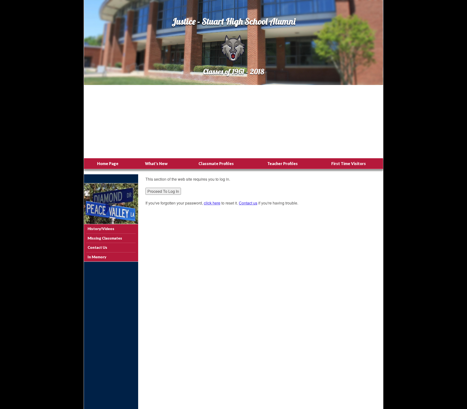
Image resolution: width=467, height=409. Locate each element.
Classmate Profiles (216, 163)
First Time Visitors (348, 163)
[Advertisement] (233, 122)
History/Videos (101, 228)
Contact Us (97, 247)
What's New (156, 163)
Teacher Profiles (282, 163)
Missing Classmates (105, 238)
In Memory (97, 257)
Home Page (107, 163)
